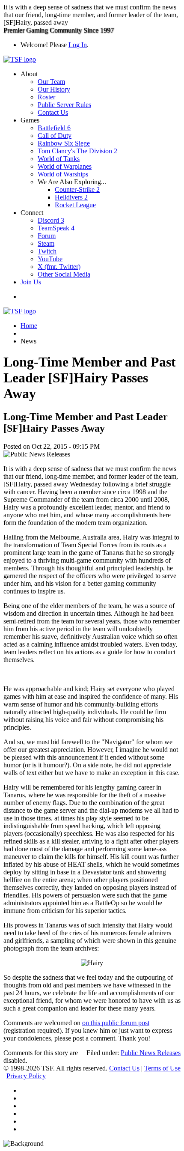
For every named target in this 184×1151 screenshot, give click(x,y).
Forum (47, 235)
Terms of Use (162, 1068)
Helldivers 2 (71, 197)
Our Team (51, 81)
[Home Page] (19, 59)
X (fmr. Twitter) (59, 266)
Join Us (31, 282)
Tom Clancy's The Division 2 (77, 151)
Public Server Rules (64, 104)
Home (29, 325)
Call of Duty (54, 135)
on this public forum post (115, 1022)
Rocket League (75, 205)
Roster (46, 97)
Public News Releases (151, 1052)
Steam (46, 243)
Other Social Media (64, 274)
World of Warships (63, 174)
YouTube (50, 258)
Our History (54, 89)
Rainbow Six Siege (64, 143)
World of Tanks (59, 158)
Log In (77, 44)
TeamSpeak (56, 228)
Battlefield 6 (54, 127)
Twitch (47, 251)
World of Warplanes (65, 166)
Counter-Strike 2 (77, 189)
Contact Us (53, 112)
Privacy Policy (26, 1075)
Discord (51, 220)
